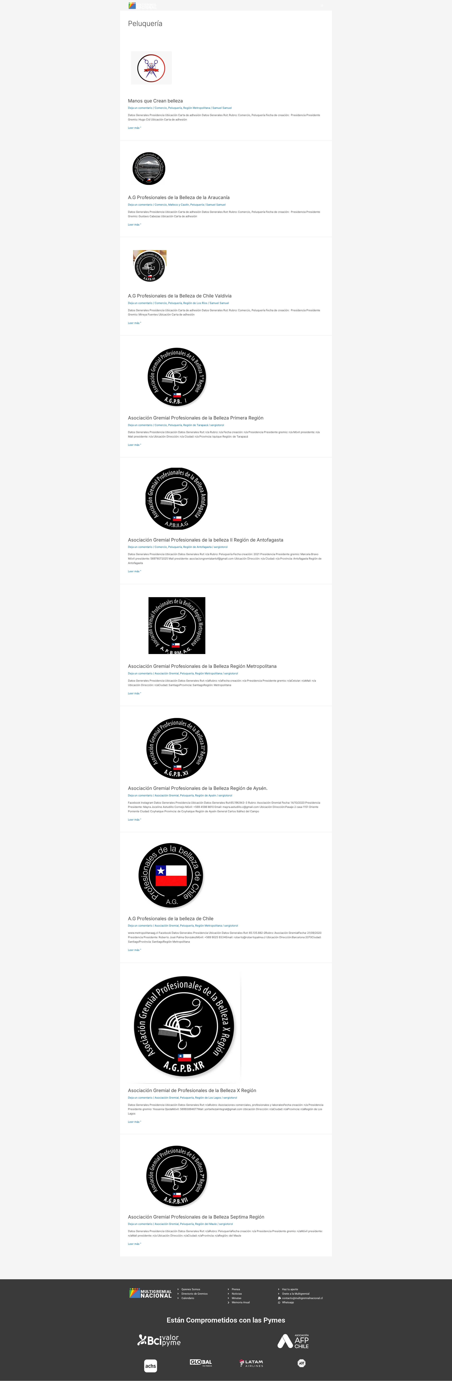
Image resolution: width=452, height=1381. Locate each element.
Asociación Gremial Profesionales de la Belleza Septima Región (196, 1217)
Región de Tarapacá (195, 425)
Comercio (161, 108)
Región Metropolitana (196, 108)
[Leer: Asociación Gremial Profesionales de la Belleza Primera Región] (177, 376)
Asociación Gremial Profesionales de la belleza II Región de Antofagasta (205, 540)
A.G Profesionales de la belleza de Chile (170, 918)
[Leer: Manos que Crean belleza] (151, 69)
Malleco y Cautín (178, 204)
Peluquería (175, 108)
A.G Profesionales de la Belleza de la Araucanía (179, 197)
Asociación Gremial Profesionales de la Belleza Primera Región (195, 418)
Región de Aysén (205, 795)
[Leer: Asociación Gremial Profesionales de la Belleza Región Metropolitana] (177, 625)
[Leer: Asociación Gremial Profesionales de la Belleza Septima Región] (177, 1176)
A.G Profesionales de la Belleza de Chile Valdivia (180, 295)
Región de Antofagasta (197, 547)
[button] (322, 5)
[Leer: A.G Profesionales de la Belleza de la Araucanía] (149, 169)
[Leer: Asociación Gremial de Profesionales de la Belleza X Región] (184, 1026)
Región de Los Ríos (195, 303)
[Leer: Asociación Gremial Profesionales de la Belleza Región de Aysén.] (177, 747)
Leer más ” (134, 127)
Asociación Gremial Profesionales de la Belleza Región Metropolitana (202, 666)
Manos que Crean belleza (155, 100)
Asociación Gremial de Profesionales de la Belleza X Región (192, 1090)
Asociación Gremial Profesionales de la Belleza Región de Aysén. (197, 788)
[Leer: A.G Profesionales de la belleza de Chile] (171, 875)
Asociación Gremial (167, 673)
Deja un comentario (140, 108)
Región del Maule (206, 1224)
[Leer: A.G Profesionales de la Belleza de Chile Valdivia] (149, 266)
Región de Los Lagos (208, 1097)
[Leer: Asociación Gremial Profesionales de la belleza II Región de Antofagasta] (177, 499)
